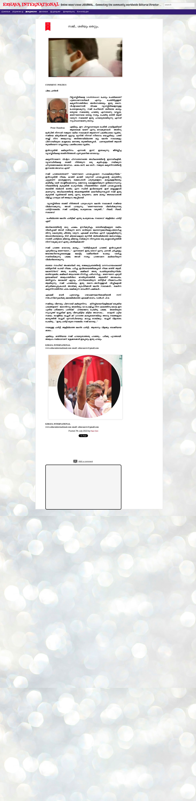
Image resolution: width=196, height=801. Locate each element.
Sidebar (55, 11)
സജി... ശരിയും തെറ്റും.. (83, 26)
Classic (5, 11)
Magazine (31, 11)
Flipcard (17, 11)
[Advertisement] (137, 67)
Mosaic (43, 11)
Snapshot (69, 11)
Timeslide (83, 11)
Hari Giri (94, 431)
